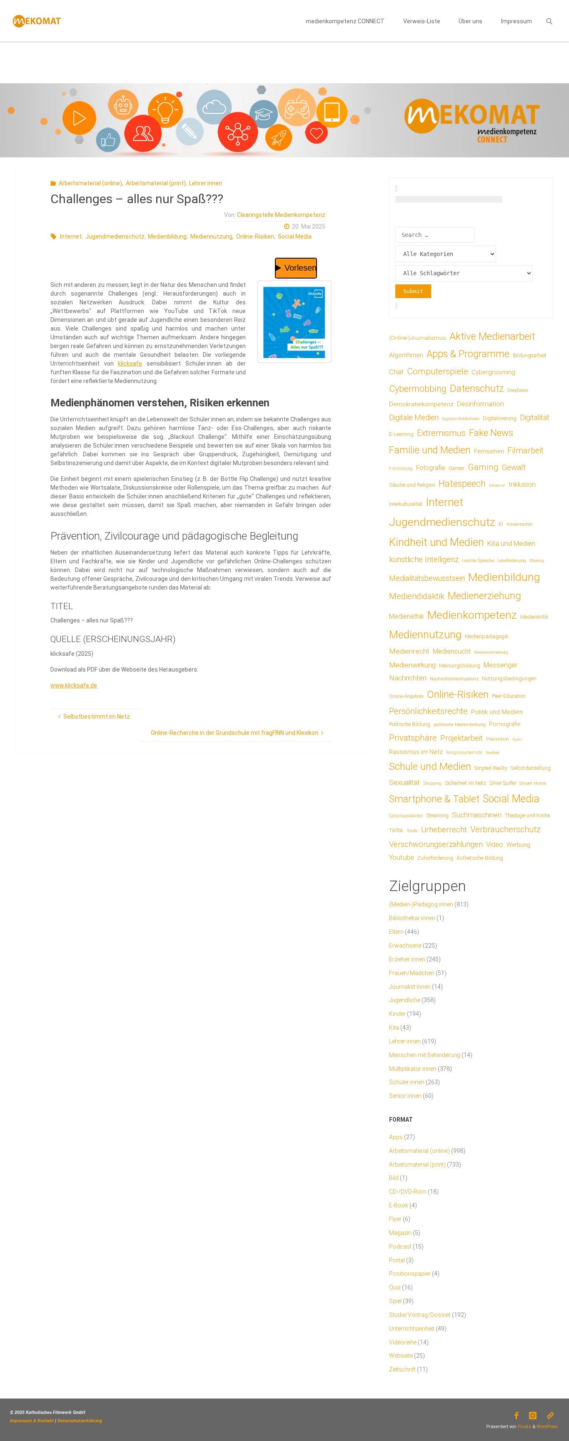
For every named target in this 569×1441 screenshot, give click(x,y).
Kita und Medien (511, 544)
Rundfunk (492, 752)
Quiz (395, 1287)
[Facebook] (516, 1416)
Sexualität (404, 782)
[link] (550, 21)
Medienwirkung (412, 665)
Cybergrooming (493, 372)
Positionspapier (410, 1273)
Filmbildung (401, 468)
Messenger (500, 665)
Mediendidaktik (416, 596)
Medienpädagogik (487, 636)
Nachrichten (408, 678)
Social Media (295, 236)
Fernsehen (489, 451)
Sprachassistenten (406, 816)
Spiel (395, 1301)
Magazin (400, 1232)
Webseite (401, 1355)
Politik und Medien (497, 712)
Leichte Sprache (478, 560)
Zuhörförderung (435, 858)
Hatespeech (462, 483)
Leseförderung (511, 560)
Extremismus (441, 433)
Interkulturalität (405, 504)
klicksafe (130, 363)
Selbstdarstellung (531, 768)
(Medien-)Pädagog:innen (421, 904)
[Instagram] (533, 1416)
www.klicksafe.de (73, 685)
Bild (394, 1178)
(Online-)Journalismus (417, 337)
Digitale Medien (414, 417)
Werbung (518, 845)
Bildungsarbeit (530, 355)
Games (456, 468)
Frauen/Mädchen (411, 973)
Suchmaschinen (477, 815)
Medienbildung (167, 236)
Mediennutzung (211, 236)
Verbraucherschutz (505, 829)
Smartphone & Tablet (434, 799)
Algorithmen (406, 355)
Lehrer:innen (205, 183)
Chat (396, 372)
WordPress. (548, 1426)
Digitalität (534, 417)
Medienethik (406, 616)
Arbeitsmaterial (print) (156, 183)
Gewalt (514, 467)
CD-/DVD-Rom (408, 1191)
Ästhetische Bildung (480, 858)
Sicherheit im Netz (465, 783)
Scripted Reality (490, 768)
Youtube (401, 857)
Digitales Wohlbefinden (460, 418)
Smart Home (532, 783)
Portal (397, 1260)
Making (536, 560)
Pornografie (504, 724)
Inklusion (522, 484)
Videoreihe (403, 1342)
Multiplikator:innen (413, 1068)
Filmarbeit (525, 450)
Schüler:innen (406, 1082)
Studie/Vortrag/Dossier (420, 1315)
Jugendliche (404, 1000)
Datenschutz (477, 388)
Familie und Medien (430, 450)
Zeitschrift (402, 1369)
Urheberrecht (444, 829)
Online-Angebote (406, 696)
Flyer (395, 1219)
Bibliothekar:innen (412, 918)
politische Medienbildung (460, 724)
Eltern (396, 931)
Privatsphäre (413, 738)
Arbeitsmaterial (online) (90, 183)
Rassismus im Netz (416, 752)
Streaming (438, 816)
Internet (71, 236)
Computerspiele (437, 371)
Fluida (524, 1426)
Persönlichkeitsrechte (428, 711)
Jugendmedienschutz (115, 236)
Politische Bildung (409, 724)
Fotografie (430, 468)
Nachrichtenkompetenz (454, 679)
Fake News (491, 432)
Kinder (397, 1013)
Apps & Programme (468, 354)
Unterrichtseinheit (411, 1328)
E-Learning (401, 434)
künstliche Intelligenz (424, 559)
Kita (394, 1027)
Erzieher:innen (407, 959)
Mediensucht (452, 651)
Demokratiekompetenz (421, 404)
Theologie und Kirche (527, 816)
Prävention (497, 739)
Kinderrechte (519, 524)
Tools (412, 831)
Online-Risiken (255, 236)
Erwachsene (405, 945)
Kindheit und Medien (436, 542)
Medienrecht (409, 651)
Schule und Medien (430, 766)
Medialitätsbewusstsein (427, 578)
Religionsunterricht (464, 752)
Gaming (483, 467)
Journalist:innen (410, 986)
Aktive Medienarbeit (492, 336)
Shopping (432, 783)
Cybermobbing (418, 388)
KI (501, 524)
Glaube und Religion (412, 485)
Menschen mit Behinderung (424, 1055)
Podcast (400, 1246)
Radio (517, 739)
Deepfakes (517, 390)
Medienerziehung (484, 596)
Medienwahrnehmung (491, 652)
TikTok (396, 830)
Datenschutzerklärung (79, 1421)
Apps (396, 1137)
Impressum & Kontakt (32, 1421)
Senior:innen (405, 1096)
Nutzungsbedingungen (509, 678)
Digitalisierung (500, 418)
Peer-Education (509, 696)
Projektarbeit (461, 738)
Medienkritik (534, 617)
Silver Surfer (502, 783)
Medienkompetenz (472, 615)
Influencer (497, 485)
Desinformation (480, 404)
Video (494, 845)
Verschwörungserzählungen (436, 844)
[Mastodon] (550, 1416)
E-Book (398, 1205)
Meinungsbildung (459, 666)
